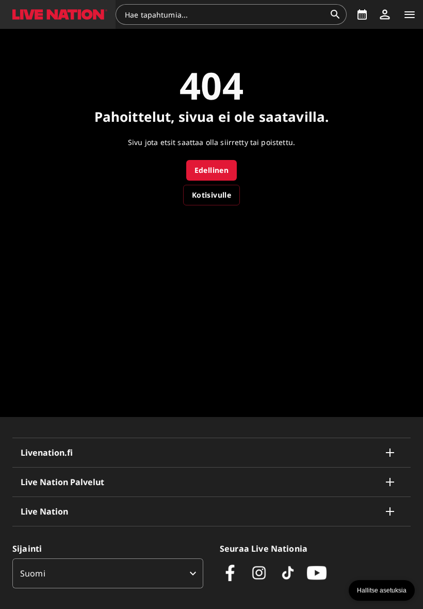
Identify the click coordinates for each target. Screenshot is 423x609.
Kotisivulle (211, 195)
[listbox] (108, 573)
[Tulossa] (362, 14)
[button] (58, 14)
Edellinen (211, 170)
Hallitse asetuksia (381, 590)
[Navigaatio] (409, 14)
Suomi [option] (32, 573)
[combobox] (225, 14)
